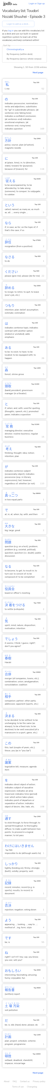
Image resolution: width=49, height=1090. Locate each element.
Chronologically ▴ (15, 49)
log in (10, 30)
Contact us (25, 1081)
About (6, 1081)
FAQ (15, 1081)
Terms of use (18, 1086)
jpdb (7, 4)
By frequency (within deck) (20, 54)
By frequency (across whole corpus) (24, 58)
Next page (38, 72)
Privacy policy (39, 1081)
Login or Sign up (37, 3)
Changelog (32, 1086)
